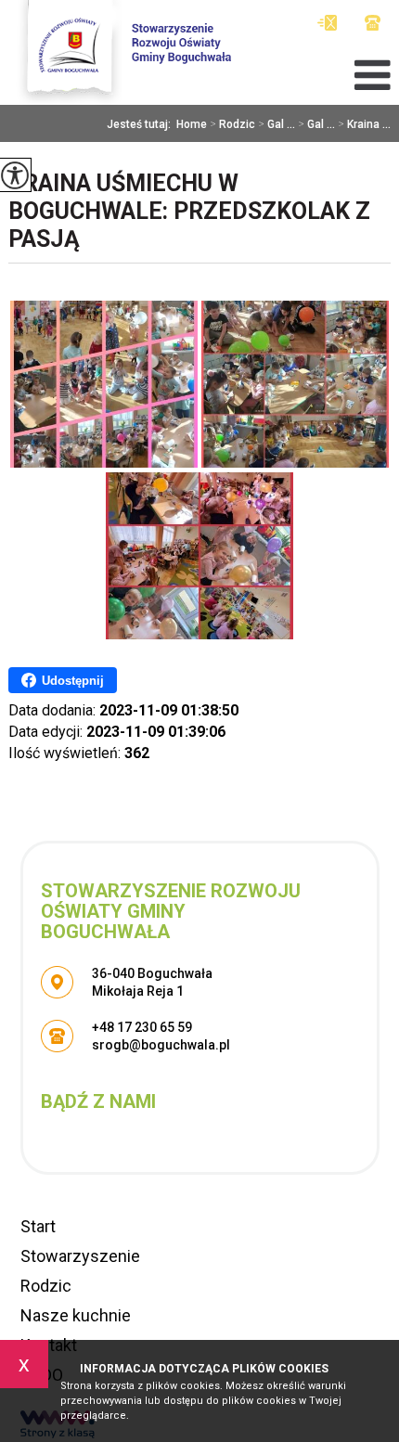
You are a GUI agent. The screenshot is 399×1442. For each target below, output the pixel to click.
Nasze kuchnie (75, 1315)
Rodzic (232, 124)
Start (38, 1226)
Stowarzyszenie (80, 1256)
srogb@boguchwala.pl (331, 23)
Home (191, 124)
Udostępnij (73, 681)
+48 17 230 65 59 (372, 23)
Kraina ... (364, 124)
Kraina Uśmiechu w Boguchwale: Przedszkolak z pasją (189, 211)
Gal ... (276, 124)
